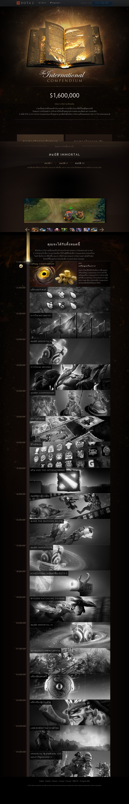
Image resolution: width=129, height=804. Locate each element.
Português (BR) (85, 781)
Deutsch (54, 781)
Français (61, 781)
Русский (68, 781)
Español (48, 781)
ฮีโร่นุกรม (54, 3)
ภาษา (89, 3)
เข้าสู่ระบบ (83, 3)
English (41, 781)
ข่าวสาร (42, 3)
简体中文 (75, 781)
